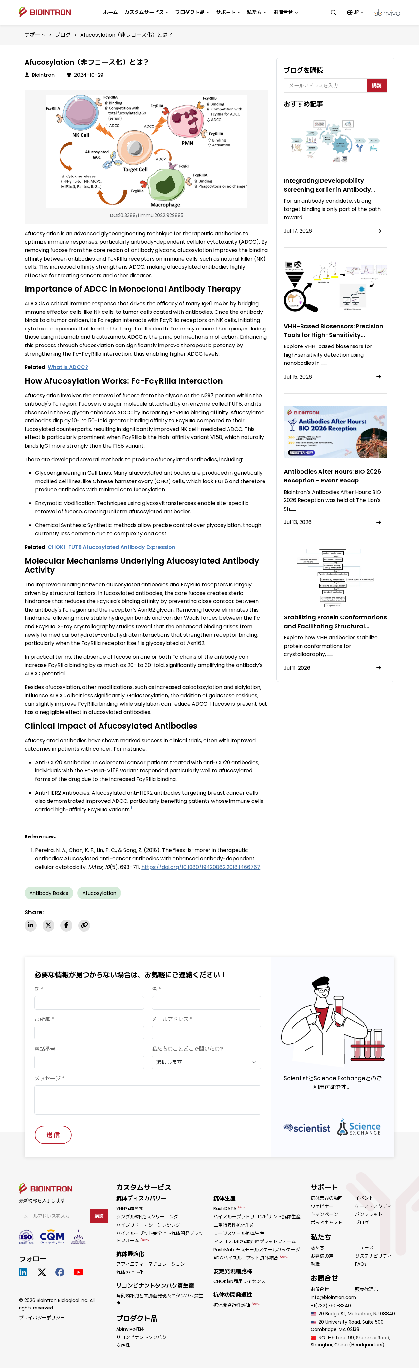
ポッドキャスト (327, 1222)
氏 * (39, 989)
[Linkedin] (30, 925)
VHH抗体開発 (129, 1208)
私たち (317, 1247)
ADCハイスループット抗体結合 (250, 1258)
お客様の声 (322, 1256)
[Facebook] (66, 925)
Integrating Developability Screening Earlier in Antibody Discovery (327, 189)
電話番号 (44, 1049)
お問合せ (320, 1289)
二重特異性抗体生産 (234, 1225)
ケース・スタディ (373, 1206)
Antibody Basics (48, 893)
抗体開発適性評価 (236, 1305)
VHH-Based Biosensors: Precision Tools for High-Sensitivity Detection (333, 335)
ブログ (63, 35)
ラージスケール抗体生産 (238, 1233)
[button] (355, 12)
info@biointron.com (333, 1297)
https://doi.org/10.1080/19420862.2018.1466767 (200, 867)
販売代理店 (366, 1289)
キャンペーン (324, 1214)
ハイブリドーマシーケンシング (148, 1225)
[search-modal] (333, 12)
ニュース (364, 1247)
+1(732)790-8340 (331, 1305)
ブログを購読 (303, 70)
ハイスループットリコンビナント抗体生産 (257, 1216)
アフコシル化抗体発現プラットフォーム (254, 1241)
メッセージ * (49, 1078)
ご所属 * (44, 1019)
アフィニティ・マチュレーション (150, 1264)
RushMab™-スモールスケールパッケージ (256, 1249)
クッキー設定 (318, 1333)
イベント (364, 1198)
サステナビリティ (373, 1256)
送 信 (53, 1135)
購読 (377, 85)
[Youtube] (79, 1272)
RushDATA (229, 1208)
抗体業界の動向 (327, 1198)
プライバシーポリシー (42, 1317)
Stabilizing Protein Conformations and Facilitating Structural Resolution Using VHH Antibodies (335, 626)
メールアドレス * (172, 1019)
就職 (315, 1264)
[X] (48, 925)
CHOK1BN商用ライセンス (239, 1281)
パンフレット (369, 1214)
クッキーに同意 (320, 1355)
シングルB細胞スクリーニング (147, 1216)
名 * (156, 989)
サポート (35, 35)
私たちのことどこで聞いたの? (187, 1049)
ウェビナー (322, 1206)
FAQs (361, 1264)
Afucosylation (99, 893)
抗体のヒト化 (130, 1272)
